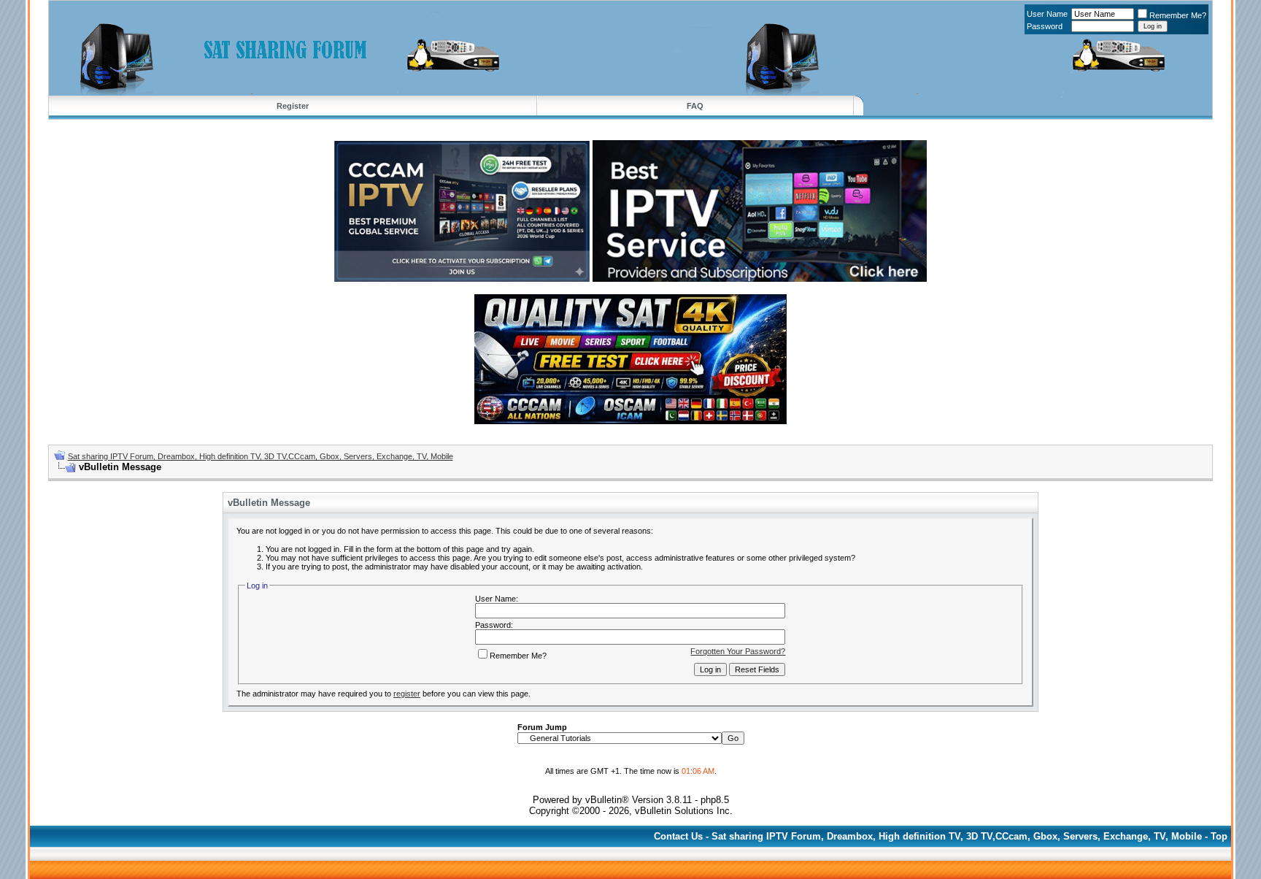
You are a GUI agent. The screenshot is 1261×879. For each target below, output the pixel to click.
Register (293, 105)
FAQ (695, 105)
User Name (1047, 13)
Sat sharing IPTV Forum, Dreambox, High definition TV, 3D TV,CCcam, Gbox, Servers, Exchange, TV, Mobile (260, 456)
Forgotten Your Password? (737, 651)
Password (1045, 26)
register (406, 693)
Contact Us (678, 836)
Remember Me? (1177, 15)
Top (1219, 836)
